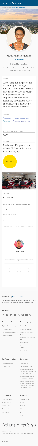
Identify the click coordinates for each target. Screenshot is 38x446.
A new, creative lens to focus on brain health (27, 377)
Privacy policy (6, 406)
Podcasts (22, 406)
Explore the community (9, 326)
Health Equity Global (26, 329)
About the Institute (7, 363)
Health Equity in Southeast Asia (28, 338)
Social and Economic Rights (21, 118)
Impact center (24, 363)
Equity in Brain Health (26, 326)
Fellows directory (7, 329)
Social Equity (23, 351)
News (21, 412)
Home (3, 7)
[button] (34, 3)
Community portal (7, 336)
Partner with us (6, 402)
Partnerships (6, 366)
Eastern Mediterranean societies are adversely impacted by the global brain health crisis (27, 384)
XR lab (22, 415)
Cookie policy (6, 409)
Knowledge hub (24, 399)
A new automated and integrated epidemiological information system (28, 371)
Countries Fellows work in (10, 332)
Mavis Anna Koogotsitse (18, 7)
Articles (22, 402)
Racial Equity (24, 343)
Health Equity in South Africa (26, 333)
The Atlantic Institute (26, 366)
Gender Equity (7, 121)
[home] (11, 3)
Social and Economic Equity (26, 347)
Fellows (9, 7)
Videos (22, 409)
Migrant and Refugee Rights (21, 121)
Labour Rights (7, 118)
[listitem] (19, 248)
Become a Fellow (7, 399)
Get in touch (5, 412)
